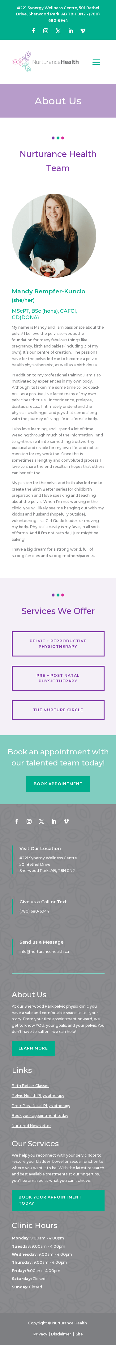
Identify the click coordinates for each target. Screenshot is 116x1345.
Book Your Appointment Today (50, 1200)
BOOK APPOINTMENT (58, 783)
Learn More (33, 1048)
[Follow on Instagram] (46, 31)
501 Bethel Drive (34, 864)
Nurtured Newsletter (31, 1125)
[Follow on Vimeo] (83, 31)
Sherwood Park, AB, (47, 870)
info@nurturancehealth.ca (44, 951)
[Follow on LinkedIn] (70, 31)
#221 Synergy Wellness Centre (48, 858)
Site (79, 1334)
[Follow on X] (58, 31)
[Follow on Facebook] (33, 31)
